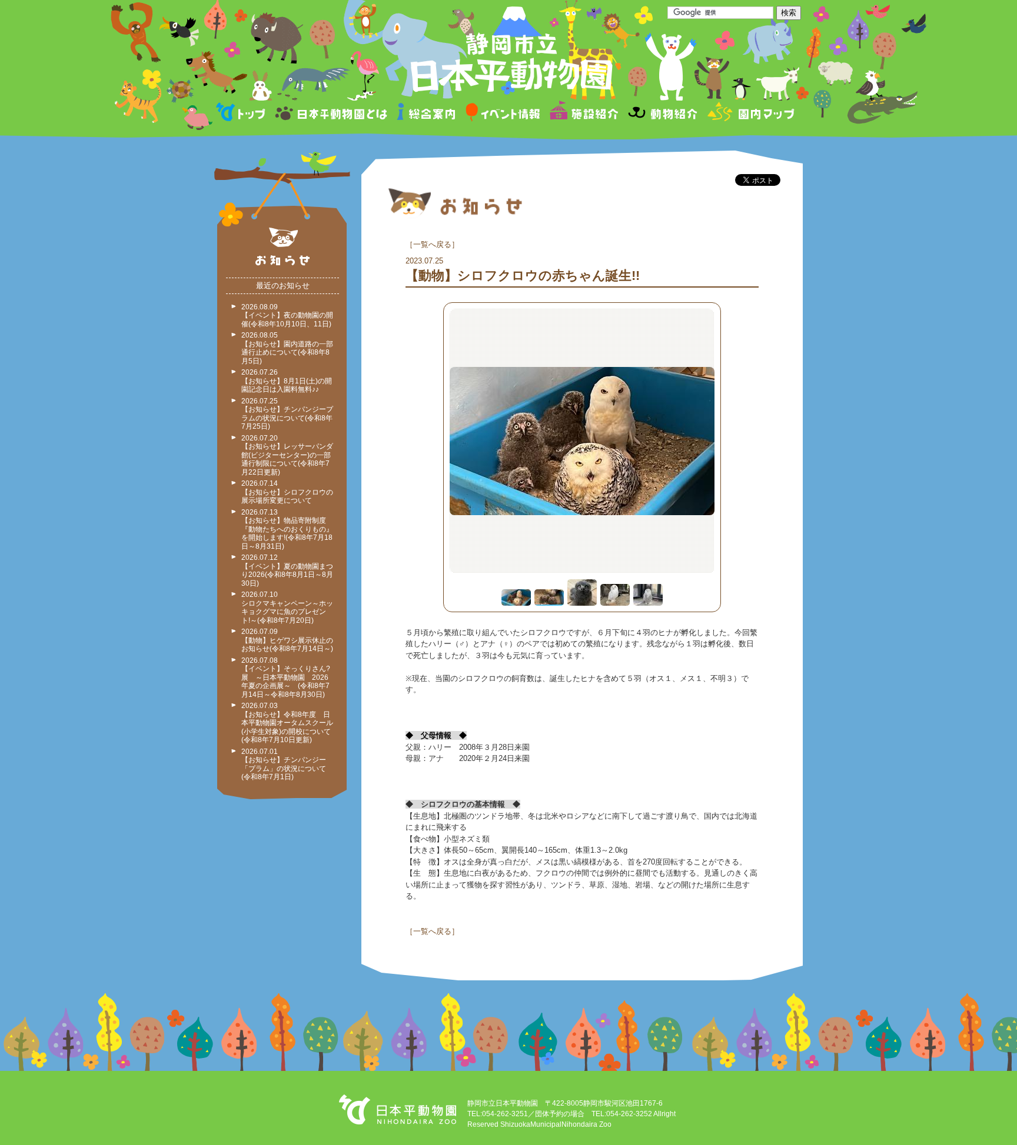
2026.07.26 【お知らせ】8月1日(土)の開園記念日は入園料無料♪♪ (286, 380)
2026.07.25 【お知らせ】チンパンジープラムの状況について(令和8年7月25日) (287, 414)
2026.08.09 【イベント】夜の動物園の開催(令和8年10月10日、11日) (287, 315)
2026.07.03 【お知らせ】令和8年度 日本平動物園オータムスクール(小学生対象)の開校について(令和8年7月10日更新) (287, 723)
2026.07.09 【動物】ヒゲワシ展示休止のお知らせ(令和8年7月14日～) (287, 640)
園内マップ (749, 114)
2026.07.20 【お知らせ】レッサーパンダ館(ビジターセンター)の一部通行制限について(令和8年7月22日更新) (287, 455)
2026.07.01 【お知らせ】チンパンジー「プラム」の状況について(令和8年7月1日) (283, 764)
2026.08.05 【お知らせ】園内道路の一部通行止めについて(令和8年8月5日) (287, 348)
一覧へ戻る (432, 244)
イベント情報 (503, 114)
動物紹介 (662, 114)
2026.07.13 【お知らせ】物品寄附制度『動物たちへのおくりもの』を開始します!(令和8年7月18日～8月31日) (287, 529)
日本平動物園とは (332, 114)
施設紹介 (584, 114)
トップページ (242, 114)
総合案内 (427, 114)
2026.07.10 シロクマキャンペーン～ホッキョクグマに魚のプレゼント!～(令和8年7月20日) (287, 607)
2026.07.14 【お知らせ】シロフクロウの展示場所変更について (287, 492)
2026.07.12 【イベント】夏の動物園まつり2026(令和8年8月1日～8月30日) (287, 570)
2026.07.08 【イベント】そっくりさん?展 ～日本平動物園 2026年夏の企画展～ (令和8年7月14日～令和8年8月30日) (285, 677)
